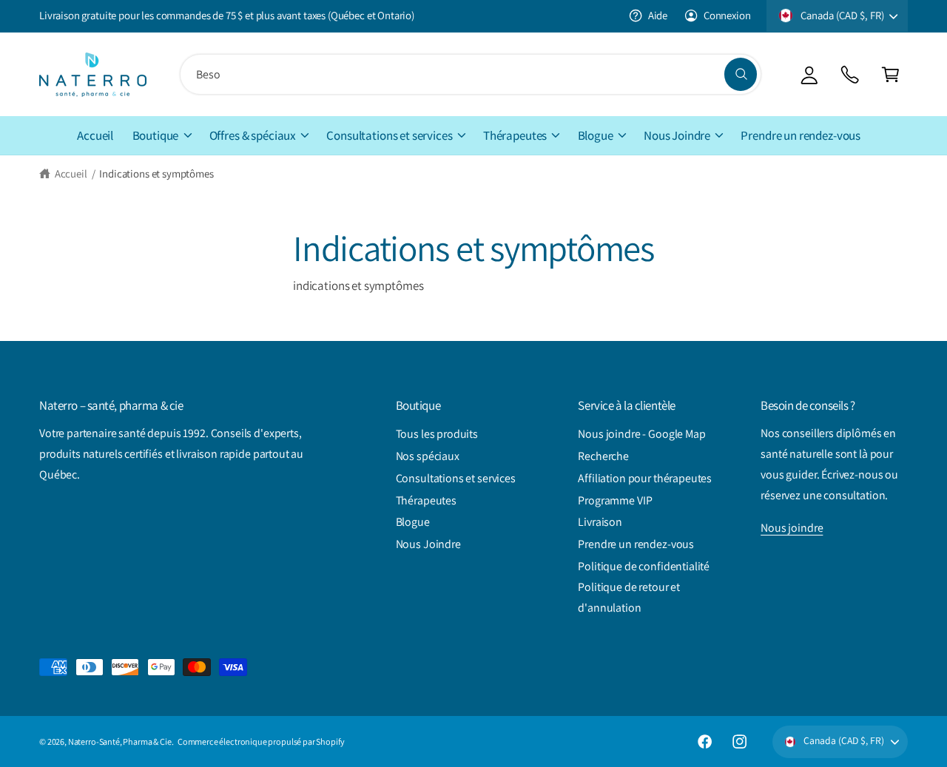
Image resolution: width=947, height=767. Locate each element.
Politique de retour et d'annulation (629, 597)
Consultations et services (389, 135)
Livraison (600, 522)
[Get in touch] (849, 74)
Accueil (71, 173)
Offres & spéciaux (252, 135)
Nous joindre (792, 527)
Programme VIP (615, 500)
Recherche (603, 456)
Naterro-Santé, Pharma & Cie (120, 741)
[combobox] (470, 74)
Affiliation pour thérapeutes (645, 478)
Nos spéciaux (427, 456)
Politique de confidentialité (644, 566)
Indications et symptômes (156, 173)
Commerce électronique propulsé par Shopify (261, 741)
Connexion (727, 15)
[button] (890, 74)
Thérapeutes (515, 135)
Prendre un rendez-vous (636, 544)
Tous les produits (437, 434)
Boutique (155, 135)
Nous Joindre (677, 135)
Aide (657, 15)
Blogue (595, 135)
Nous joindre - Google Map (641, 434)
